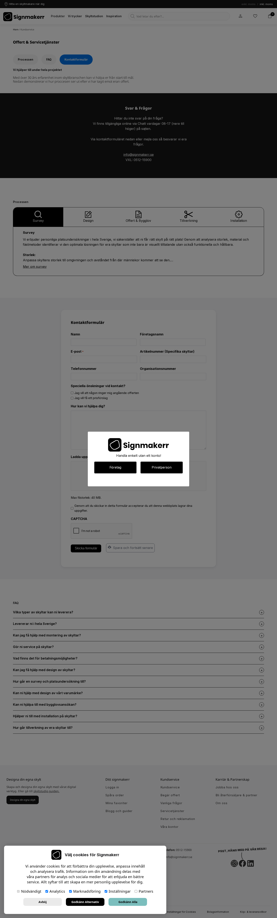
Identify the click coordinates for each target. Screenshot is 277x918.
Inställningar (120, 891)
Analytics (57, 891)
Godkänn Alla (127, 902)
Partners (146, 891)
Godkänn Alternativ (85, 902)
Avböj (43, 902)
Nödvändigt (31, 891)
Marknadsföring (87, 891)
